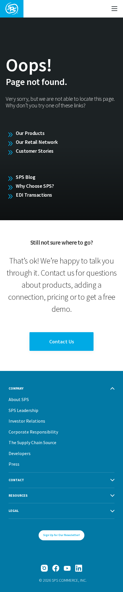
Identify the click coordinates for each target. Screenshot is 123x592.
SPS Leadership (23, 410)
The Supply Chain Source (32, 442)
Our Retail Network (37, 142)
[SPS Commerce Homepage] (11, 9)
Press (14, 464)
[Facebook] (55, 568)
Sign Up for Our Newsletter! (61, 535)
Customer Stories (34, 151)
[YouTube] (67, 568)
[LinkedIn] (78, 568)
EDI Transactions (34, 194)
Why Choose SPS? (35, 186)
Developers (20, 453)
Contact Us (61, 341)
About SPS (19, 399)
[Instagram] (44, 568)
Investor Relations (27, 421)
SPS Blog (25, 177)
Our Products (30, 133)
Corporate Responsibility (33, 432)
